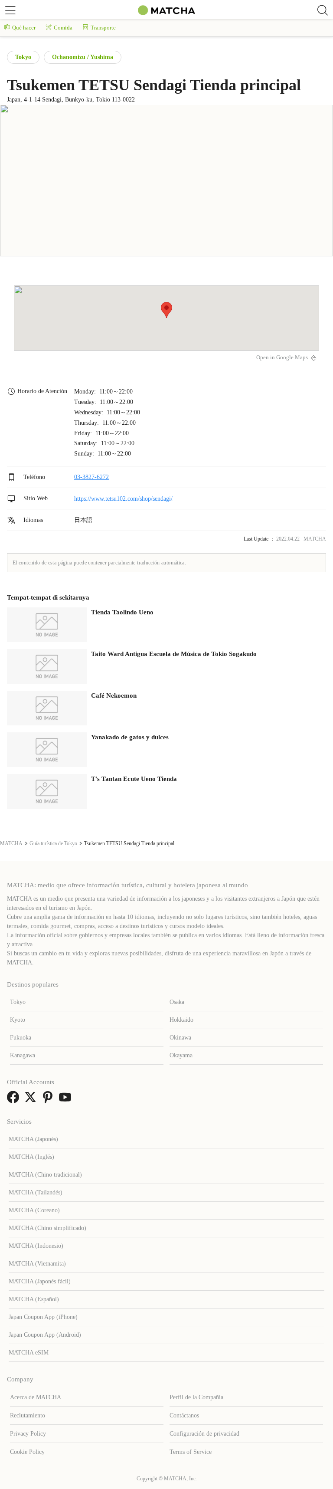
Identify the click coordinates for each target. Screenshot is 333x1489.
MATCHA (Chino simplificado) (47, 1228)
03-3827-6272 (91, 477)
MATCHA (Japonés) (33, 1139)
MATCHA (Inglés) (31, 1157)
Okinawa (180, 1037)
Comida (63, 27)
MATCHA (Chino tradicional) (45, 1174)
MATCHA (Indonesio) (36, 1246)
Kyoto (17, 1020)
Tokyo (23, 57)
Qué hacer (24, 27)
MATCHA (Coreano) (34, 1210)
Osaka (177, 1002)
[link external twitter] (32, 1100)
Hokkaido (181, 1020)
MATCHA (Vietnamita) (37, 1263)
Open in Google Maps (282, 357)
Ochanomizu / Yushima (82, 57)
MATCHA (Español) (34, 1299)
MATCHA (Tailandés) (35, 1192)
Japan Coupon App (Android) (45, 1335)
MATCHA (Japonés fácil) (40, 1281)
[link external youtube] (67, 1100)
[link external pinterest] (49, 1100)
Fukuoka (20, 1037)
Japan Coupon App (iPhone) (43, 1317)
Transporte (103, 27)
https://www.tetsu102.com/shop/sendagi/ (123, 498)
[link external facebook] (15, 1100)
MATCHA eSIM (29, 1352)
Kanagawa (22, 1055)
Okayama (181, 1055)
